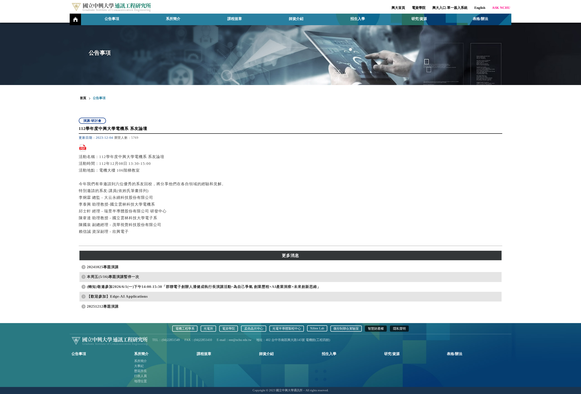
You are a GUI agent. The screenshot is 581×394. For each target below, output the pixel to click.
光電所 (208, 328)
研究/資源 (419, 19)
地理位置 (140, 381)
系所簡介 (140, 361)
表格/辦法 (480, 19)
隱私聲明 (399, 328)
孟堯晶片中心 (253, 328)
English (479, 8)
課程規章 (234, 19)
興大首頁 (398, 8)
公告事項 (112, 19)
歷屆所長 (140, 371)
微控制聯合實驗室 (346, 328)
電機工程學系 (184, 328)
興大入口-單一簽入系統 (450, 8)
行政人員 (140, 376)
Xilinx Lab (317, 328)
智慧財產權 (376, 328)
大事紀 (139, 366)
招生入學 (357, 19)
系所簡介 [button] (173, 19)
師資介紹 (296, 19)
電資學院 (419, 8)
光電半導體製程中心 (286, 328)
